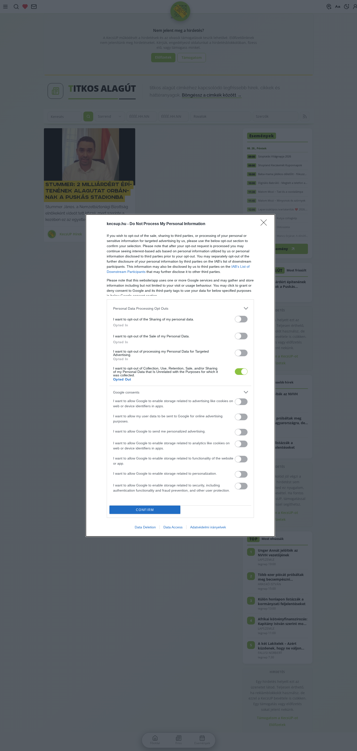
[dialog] (180, 375)
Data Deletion (145, 527)
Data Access (173, 527)
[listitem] (180, 308)
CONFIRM (145, 510)
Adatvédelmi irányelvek (208, 527)
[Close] (265, 224)
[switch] (241, 319)
